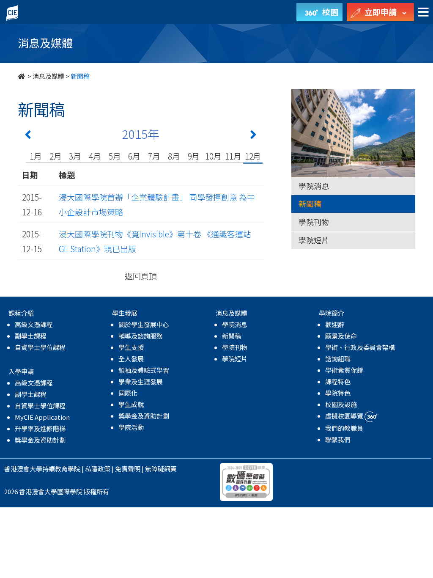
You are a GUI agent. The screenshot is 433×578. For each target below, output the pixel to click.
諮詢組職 (338, 358)
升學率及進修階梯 (40, 428)
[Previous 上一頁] (28, 136)
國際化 (127, 392)
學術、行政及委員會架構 (360, 347)
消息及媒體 (48, 76)
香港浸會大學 (23, 468)
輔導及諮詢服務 (140, 335)
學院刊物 (314, 221)
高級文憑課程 (34, 324)
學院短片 (314, 239)
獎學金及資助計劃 (40, 439)
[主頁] (22, 76)
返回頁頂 (141, 275)
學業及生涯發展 (140, 381)
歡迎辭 (334, 324)
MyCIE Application (42, 417)
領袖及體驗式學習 (143, 370)
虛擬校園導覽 (344, 415)
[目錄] (423, 12)
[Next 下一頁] (253, 136)
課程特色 (338, 381)
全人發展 (131, 358)
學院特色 (338, 392)
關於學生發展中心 (143, 324)
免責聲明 (127, 468)
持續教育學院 (61, 468)
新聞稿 (310, 203)
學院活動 (131, 427)
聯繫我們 (338, 439)
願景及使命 (341, 335)
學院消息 (314, 185)
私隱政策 (97, 468)
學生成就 (131, 404)
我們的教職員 (344, 428)
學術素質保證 (344, 370)
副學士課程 (31, 335)
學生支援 (131, 347)
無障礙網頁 (161, 468)
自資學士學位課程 (40, 347)
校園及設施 (341, 404)
